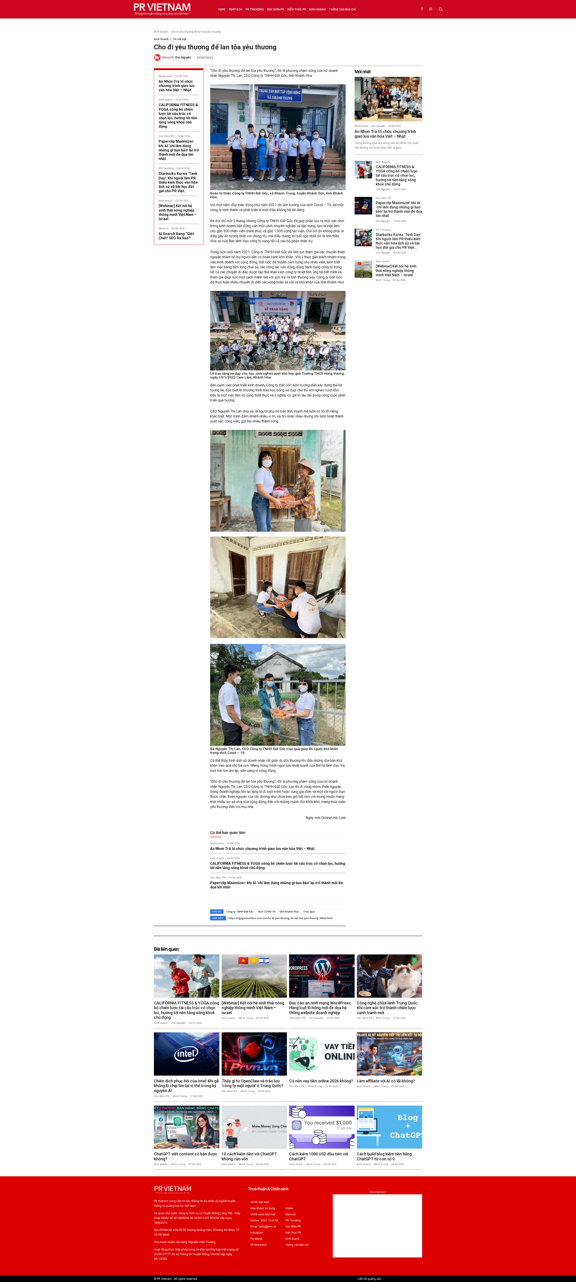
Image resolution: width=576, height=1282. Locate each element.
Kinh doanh (161, 31)
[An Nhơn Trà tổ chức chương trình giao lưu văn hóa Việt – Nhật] (388, 99)
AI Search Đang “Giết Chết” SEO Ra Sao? (176, 236)
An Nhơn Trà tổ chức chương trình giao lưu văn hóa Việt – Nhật (176, 85)
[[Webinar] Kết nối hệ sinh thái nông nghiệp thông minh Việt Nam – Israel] (363, 269)
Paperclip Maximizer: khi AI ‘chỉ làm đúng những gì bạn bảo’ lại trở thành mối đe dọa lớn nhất (179, 150)
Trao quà (309, 911)
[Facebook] (422, 9)
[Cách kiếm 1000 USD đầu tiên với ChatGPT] (322, 1127)
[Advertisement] (377, 1225)
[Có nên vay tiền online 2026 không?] (322, 1054)
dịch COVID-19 (266, 911)
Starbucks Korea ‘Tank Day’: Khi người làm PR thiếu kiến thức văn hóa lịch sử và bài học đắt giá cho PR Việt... (178, 182)
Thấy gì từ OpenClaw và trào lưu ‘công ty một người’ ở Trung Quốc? (253, 1083)
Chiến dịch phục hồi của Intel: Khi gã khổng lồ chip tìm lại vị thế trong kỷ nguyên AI (186, 1086)
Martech (164, 228)
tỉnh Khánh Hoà (289, 911)
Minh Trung (383, 280)
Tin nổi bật (179, 39)
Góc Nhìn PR (166, 136)
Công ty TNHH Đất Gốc (240, 911)
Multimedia (165, 76)
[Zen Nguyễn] (158, 57)
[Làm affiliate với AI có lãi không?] (389, 1054)
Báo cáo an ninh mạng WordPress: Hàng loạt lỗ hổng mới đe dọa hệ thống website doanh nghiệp (320, 1008)
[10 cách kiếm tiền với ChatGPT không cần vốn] (254, 1127)
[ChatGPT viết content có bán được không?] (186, 1127)
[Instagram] (431, 9)
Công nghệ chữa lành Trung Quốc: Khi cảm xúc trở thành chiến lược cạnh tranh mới (387, 1008)
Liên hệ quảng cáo (369, 1278)
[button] (440, 9)
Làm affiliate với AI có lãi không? (386, 1081)
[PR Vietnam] (161, 9)
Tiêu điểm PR (297, 1018)
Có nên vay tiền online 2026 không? (321, 1081)
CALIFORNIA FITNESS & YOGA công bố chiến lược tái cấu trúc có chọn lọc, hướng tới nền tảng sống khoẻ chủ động (178, 116)
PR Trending (166, 168)
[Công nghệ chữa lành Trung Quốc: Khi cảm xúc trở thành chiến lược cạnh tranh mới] (389, 976)
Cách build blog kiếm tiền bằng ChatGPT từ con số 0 (384, 1156)
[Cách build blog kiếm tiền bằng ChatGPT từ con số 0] (389, 1127)
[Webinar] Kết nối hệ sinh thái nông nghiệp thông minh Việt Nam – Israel (178, 212)
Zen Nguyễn (183, 57)
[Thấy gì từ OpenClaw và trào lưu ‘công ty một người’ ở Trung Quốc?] (254, 1054)
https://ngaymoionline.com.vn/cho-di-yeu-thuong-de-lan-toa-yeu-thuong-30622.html (281, 918)
